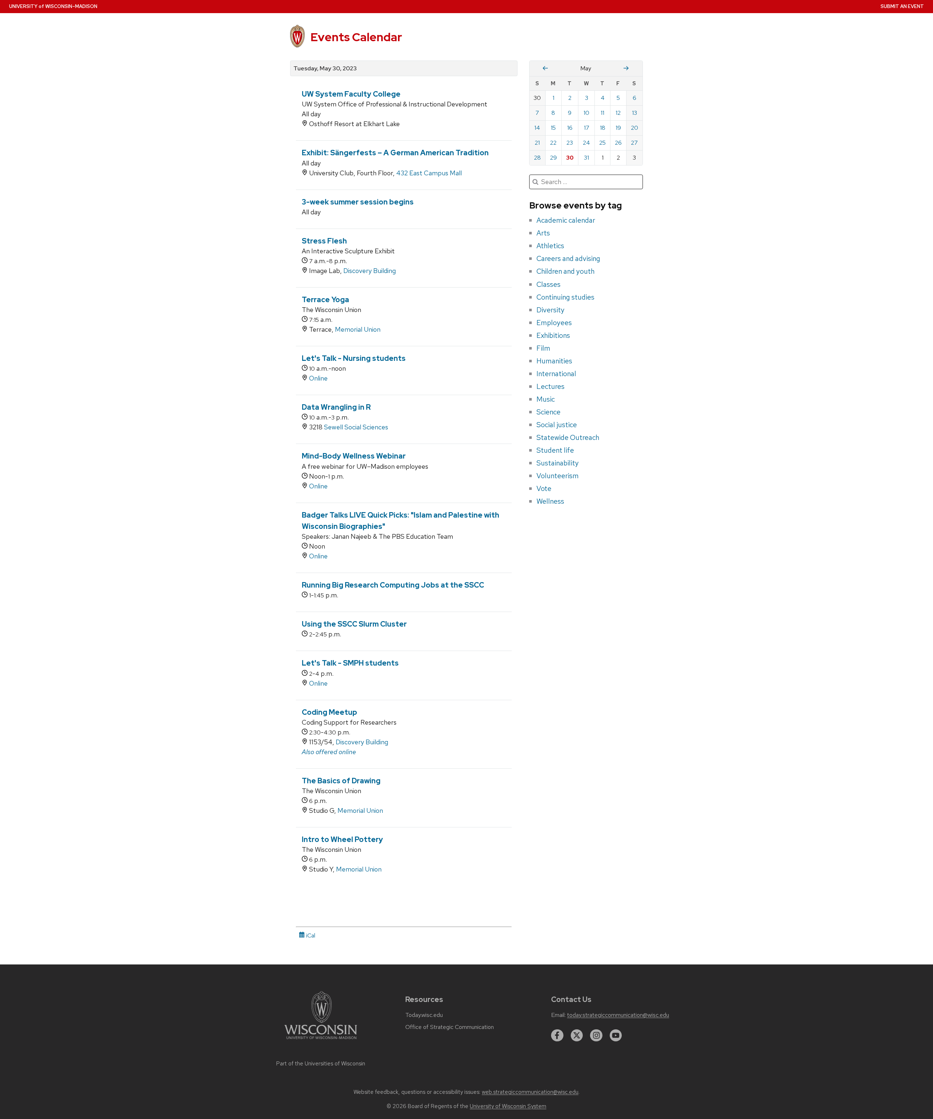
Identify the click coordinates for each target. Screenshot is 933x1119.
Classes (548, 284)
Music (545, 399)
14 (537, 128)
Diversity (550, 310)
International (556, 373)
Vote (543, 488)
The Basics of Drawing (341, 780)
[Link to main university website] (320, 1040)
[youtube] (616, 1035)
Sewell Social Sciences (356, 427)
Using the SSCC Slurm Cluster (354, 624)
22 (553, 143)
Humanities (554, 361)
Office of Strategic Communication (449, 1027)
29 (553, 157)
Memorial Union (357, 329)
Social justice (556, 424)
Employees (554, 322)
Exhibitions (553, 335)
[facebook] (557, 1035)
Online (318, 378)
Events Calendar (356, 37)
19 (618, 128)
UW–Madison (53, 6)
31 (586, 157)
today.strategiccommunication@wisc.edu (618, 1015)
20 (634, 128)
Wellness (550, 501)
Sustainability (557, 463)
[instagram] (596, 1035)
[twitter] (577, 1035)
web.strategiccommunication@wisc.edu (530, 1092)
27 (634, 143)
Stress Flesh (324, 241)
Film (543, 348)
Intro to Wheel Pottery (342, 839)
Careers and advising (568, 258)
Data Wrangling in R (336, 407)
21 (537, 143)
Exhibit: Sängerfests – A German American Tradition (395, 152)
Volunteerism (557, 475)
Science (548, 412)
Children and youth (565, 271)
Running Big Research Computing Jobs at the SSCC (393, 585)
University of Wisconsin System (508, 1106)
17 (586, 128)
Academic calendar (565, 220)
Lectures (550, 386)
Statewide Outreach (567, 437)
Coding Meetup (329, 712)
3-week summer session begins (358, 202)
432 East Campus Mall (429, 173)
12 (618, 113)
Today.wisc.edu (424, 1015)
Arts (543, 233)
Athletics (550, 245)
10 (586, 113)
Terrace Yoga (325, 299)
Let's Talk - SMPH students (350, 663)
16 (570, 128)
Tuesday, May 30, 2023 (325, 68)
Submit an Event (902, 6)
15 (553, 128)
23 (569, 143)
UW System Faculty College (351, 94)
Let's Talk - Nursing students (354, 358)
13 (634, 113)
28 (537, 157)
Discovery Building (369, 270)
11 (602, 113)
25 (602, 143)
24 (586, 143)
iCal (310, 935)
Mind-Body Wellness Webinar (354, 456)
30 (570, 157)
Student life (555, 450)
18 (602, 128)
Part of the (320, 1063)
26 (618, 143)
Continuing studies (565, 297)
